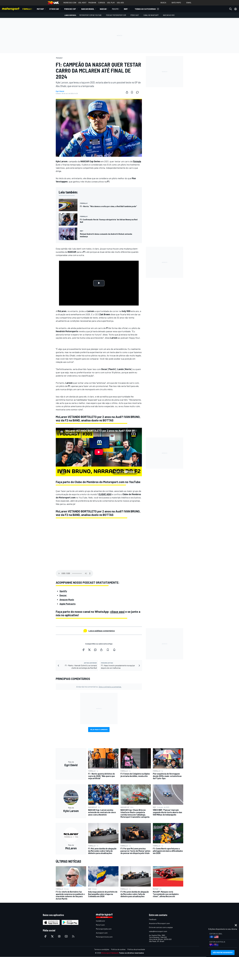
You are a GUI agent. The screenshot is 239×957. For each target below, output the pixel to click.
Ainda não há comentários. (98, 686)
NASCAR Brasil (87, 9)
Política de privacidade (136, 949)
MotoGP (40, 9)
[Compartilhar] (126, 92)
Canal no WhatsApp (151, 15)
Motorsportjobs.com (104, 929)
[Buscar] (230, 8)
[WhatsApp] (95, 649)
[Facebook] (83, 649)
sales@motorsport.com (158, 931)
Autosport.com (102, 933)
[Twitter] (89, 649)
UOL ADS (120, 3)
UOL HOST (82, 3)
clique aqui (117, 611)
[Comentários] (138, 92)
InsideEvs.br (100, 921)
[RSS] (73, 936)
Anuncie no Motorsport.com (159, 923)
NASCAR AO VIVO (169, 15)
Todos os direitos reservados (131, 953)
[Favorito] (131, 92)
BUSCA (163, 3)
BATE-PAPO (176, 3)
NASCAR (103, 9)
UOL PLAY (111, 3)
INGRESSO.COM (69, 3)
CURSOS (101, 3)
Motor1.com (100, 925)
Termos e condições (101, 949)
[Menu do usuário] (235, 8)
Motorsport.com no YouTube (90, 15)
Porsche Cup (70, 9)
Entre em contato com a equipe (161, 927)
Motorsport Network (110, 953)
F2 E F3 (115, 9)
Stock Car (54, 9)
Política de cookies (118, 949)
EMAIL (188, 3)
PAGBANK (92, 3)
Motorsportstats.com (104, 937)
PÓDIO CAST (134, 15)
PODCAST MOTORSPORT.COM (116, 15)
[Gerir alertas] (114, 649)
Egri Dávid (60, 91)
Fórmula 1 (26, 9)
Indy (126, 9)
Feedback (152, 919)
